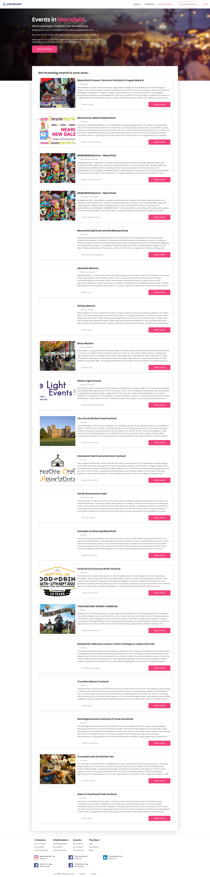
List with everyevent (188, 4)
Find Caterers (40, 844)
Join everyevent (41, 850)
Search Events (44, 49)
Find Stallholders (60, 844)
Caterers (136, 4)
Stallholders (149, 4)
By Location (39, 847)
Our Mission (94, 847)
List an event (78, 850)
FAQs (91, 844)
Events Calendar (165, 4)
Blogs (91, 850)
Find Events (78, 844)
